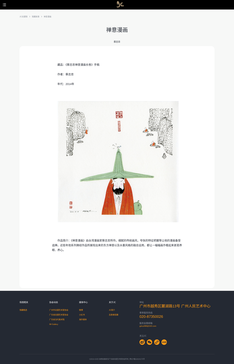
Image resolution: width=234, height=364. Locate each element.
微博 (81, 310)
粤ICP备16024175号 (137, 359)
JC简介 (112, 310)
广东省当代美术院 (56, 319)
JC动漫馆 (23, 16)
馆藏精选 (23, 310)
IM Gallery (53, 324)
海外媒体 (83, 319)
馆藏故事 (35, 16)
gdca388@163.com (147, 326)
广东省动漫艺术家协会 (58, 315)
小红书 (82, 315)
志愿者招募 (113, 315)
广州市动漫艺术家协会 (58, 310)
